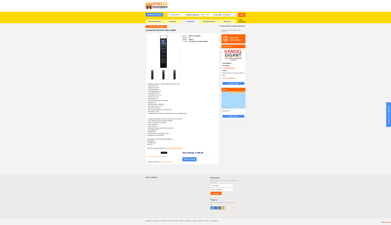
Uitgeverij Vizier (386, 222)
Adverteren (188, 221)
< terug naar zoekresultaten (156, 26)
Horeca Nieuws (151, 177)
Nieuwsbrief (163, 221)
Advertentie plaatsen (154, 14)
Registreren (242, 21)
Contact (194, 221)
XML (207, 221)
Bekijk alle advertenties (228, 78)
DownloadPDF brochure (236, 39)
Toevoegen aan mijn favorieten (158, 156)
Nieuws (181, 221)
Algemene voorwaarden (152, 221)
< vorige (225, 26)
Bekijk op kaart (233, 116)
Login (240, 20)
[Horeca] (157, 5)
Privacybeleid (214, 221)
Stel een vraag (189, 159)
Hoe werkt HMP (173, 221)
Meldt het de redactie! (166, 162)
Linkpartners (201, 221)
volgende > (238, 26)
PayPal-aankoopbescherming (174, 148)
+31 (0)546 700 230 (229, 68)
